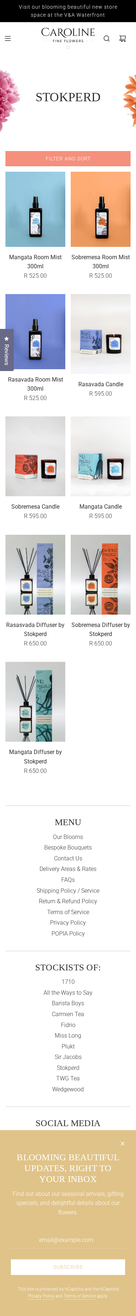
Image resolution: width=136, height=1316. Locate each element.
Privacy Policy (41, 1296)
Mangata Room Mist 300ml (35, 262)
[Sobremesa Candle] (35, 456)
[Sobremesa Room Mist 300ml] (101, 209)
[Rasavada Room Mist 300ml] (35, 331)
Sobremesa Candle (35, 506)
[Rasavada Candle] (101, 334)
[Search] (107, 38)
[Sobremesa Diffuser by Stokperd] (101, 575)
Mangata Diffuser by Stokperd (35, 757)
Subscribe (68, 1267)
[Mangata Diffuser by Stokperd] (35, 702)
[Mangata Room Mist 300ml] (35, 209)
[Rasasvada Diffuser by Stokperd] (35, 575)
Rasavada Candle (100, 384)
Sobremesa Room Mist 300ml (100, 262)
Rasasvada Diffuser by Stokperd (35, 630)
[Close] (123, 1144)
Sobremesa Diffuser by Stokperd (100, 630)
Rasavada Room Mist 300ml (35, 384)
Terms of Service (80, 1296)
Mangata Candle (100, 506)
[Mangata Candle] (101, 456)
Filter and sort (68, 159)
